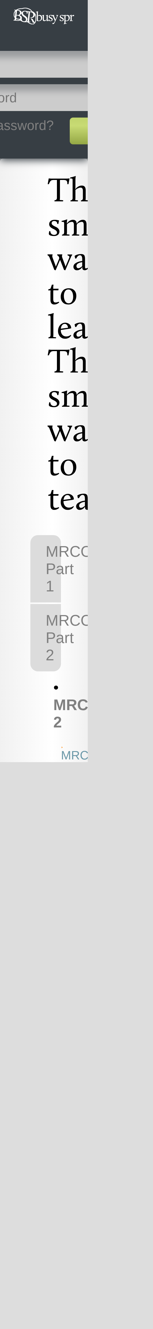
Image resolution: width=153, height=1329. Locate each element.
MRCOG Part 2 (53, 637)
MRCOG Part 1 (53, 569)
